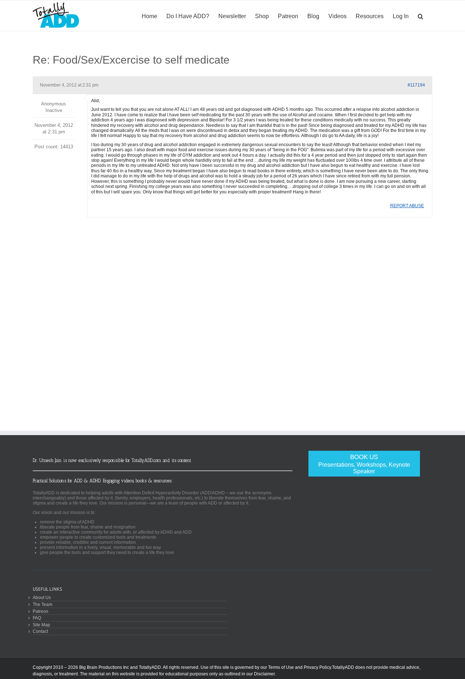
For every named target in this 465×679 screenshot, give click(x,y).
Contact (40, 631)
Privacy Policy (317, 667)
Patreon (40, 611)
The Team (42, 604)
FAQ (37, 617)
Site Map (41, 624)
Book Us (364, 464)
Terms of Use (281, 667)
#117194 (416, 85)
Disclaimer (264, 673)
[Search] (420, 15)
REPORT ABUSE (407, 205)
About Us (42, 597)
